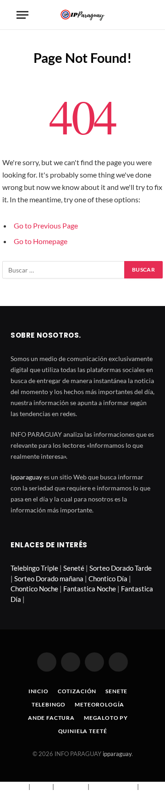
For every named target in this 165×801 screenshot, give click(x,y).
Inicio (38, 691)
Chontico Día (107, 578)
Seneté (73, 568)
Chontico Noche (34, 588)
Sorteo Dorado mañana (48, 578)
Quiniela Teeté (82, 731)
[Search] (144, 15)
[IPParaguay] (82, 15)
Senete (116, 691)
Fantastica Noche (89, 588)
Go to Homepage (40, 241)
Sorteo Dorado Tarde (120, 568)
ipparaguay (26, 477)
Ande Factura (51, 717)
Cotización (77, 691)
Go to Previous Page (46, 225)
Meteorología (99, 704)
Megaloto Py (106, 717)
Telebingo (49, 704)
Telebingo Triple (34, 568)
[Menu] (22, 15)
